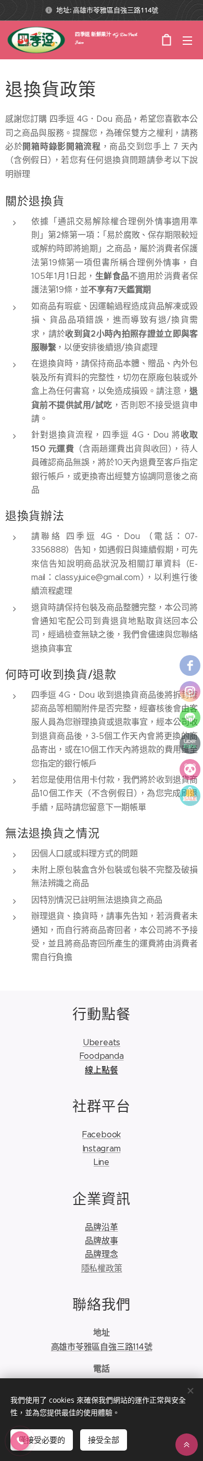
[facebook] (190, 665)
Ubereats (101, 1042)
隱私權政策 (101, 1268)
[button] (20, 1441)
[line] (190, 717)
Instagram (102, 1149)
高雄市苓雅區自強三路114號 (102, 1347)
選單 (187, 40)
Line (101, 1162)
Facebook (101, 1134)
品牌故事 (101, 1241)
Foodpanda (102, 1056)
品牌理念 (101, 1254)
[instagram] (190, 691)
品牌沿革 (101, 1227)
